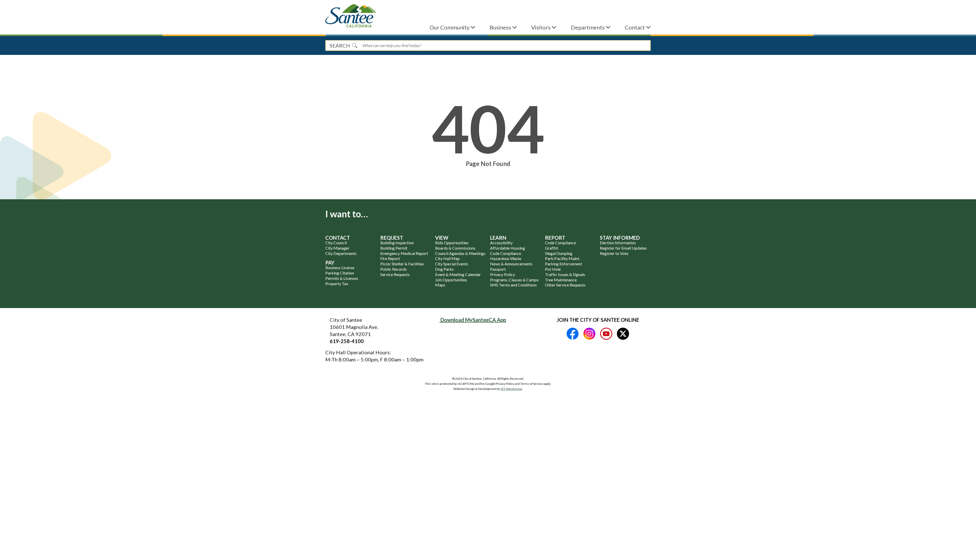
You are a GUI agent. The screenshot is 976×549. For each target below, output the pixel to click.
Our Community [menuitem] (450, 27)
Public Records (393, 269)
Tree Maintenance (561, 279)
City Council (336, 242)
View (441, 238)
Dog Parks (444, 269)
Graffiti (551, 248)
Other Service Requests (565, 284)
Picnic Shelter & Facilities (402, 263)
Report (555, 238)
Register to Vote (614, 253)
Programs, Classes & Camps (514, 279)
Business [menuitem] (501, 27)
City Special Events (451, 263)
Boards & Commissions (455, 248)
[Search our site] (354, 45)
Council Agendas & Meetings (460, 253)
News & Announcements (511, 263)
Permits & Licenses (341, 278)
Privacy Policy (502, 274)
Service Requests (395, 274)
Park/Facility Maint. (562, 258)
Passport (498, 269)
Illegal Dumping (558, 253)
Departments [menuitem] (588, 27)
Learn (498, 238)
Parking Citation (339, 272)
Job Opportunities (451, 279)
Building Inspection (397, 242)
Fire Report (390, 258)
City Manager (337, 248)
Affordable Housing (507, 248)
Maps (440, 284)
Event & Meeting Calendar (458, 274)
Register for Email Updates (623, 248)
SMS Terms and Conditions (513, 284)
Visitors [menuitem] (541, 27)
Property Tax (336, 283)
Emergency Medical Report (404, 253)
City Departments (341, 253)
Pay (329, 263)
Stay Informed (620, 238)
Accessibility (501, 242)
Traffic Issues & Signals (565, 274)
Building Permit (393, 248)
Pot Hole (553, 269)
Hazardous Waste (505, 258)
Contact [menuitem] (635, 27)
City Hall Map (447, 258)
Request (391, 238)
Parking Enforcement (563, 263)
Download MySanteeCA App (472, 320)
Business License (339, 267)
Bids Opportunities (451, 242)
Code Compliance (505, 253)
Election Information (618, 242)
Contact (337, 238)
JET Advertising (511, 389)
